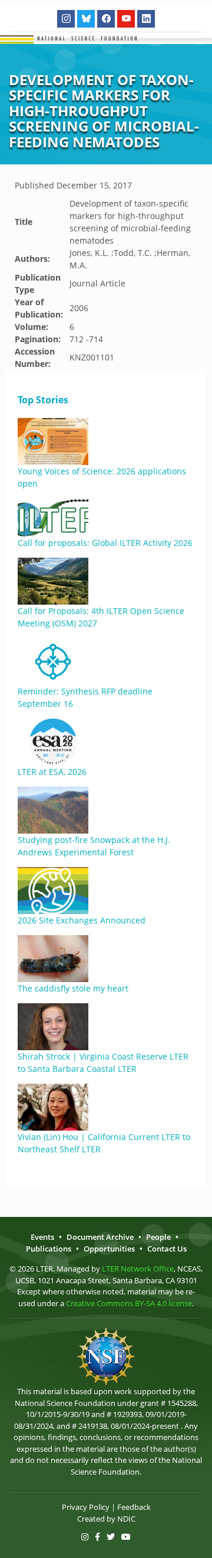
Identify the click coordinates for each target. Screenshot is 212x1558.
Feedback (134, 1507)
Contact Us (167, 1248)
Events (42, 1237)
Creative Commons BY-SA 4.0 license (129, 1303)
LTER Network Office (138, 1268)
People (158, 1237)
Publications (48, 1248)
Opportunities (109, 1248)
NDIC (126, 1518)
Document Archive (100, 1237)
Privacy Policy (86, 1507)
